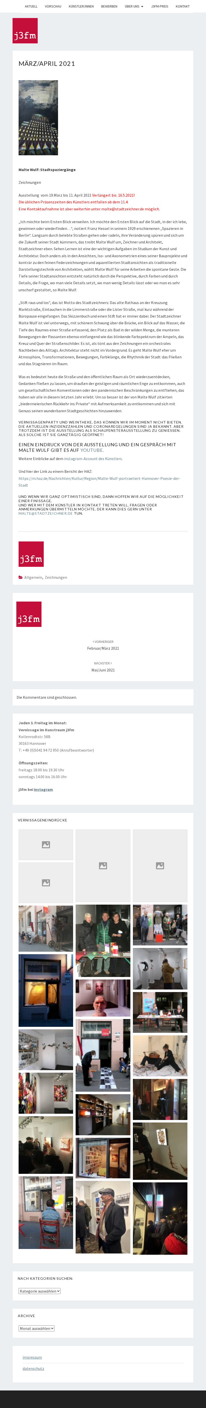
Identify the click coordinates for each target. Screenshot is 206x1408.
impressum (32, 1357)
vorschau (53, 6)
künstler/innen (81, 6)
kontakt (183, 6)
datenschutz (33, 1368)
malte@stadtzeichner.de (46, 513)
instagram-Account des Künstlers (93, 458)
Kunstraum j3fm (16, 6)
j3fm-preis (159, 6)
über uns (132, 6)
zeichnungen (56, 577)
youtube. (92, 450)
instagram (43, 789)
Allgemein (33, 577)
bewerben (109, 6)
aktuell (31, 6)
